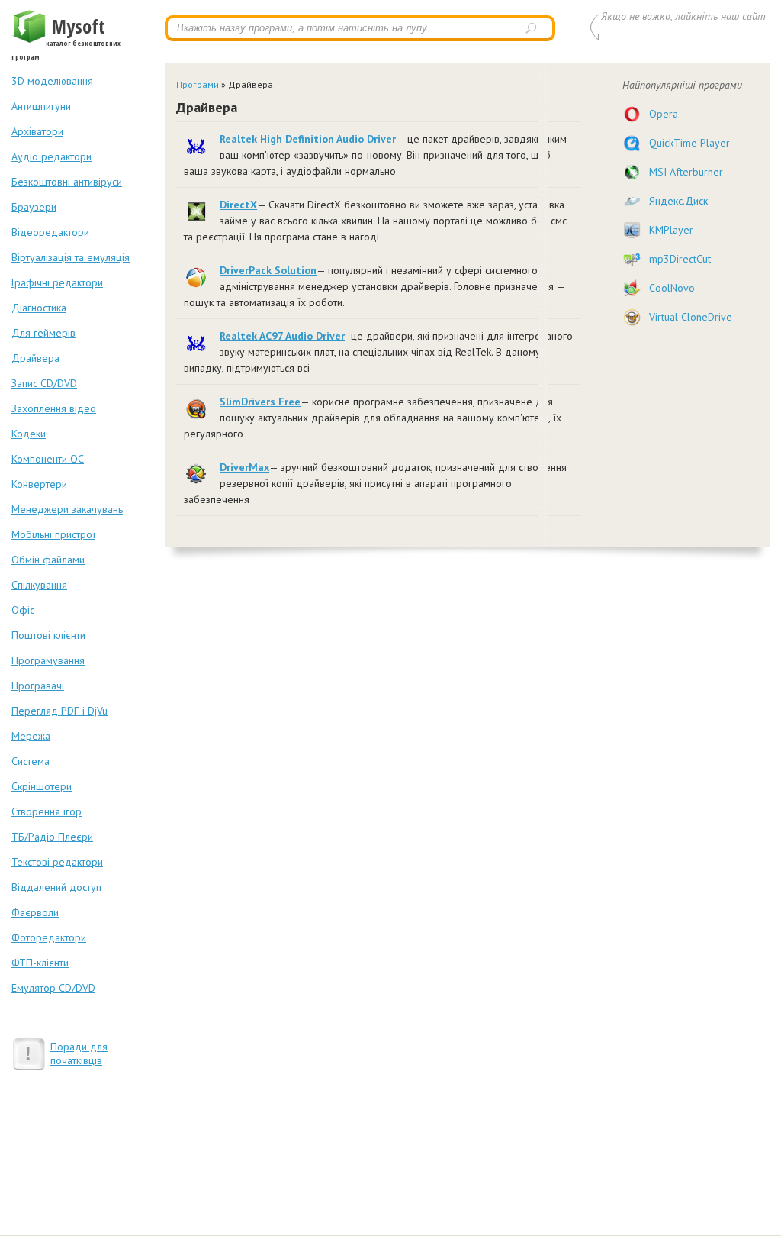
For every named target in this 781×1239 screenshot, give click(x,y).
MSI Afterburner (686, 172)
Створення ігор (46, 811)
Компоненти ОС (47, 459)
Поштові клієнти (48, 635)
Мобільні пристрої (53, 534)
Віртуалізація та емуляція (70, 257)
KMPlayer (671, 230)
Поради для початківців (79, 1053)
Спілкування (39, 585)
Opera (663, 114)
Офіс (22, 610)
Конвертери (39, 484)
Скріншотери (41, 786)
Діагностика (38, 308)
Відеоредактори (50, 232)
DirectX (238, 204)
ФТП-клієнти (40, 963)
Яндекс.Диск (678, 201)
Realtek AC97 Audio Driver (282, 336)
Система (30, 761)
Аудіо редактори (51, 156)
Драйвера (35, 358)
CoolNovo (672, 288)
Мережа (30, 736)
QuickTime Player (689, 143)
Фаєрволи (35, 912)
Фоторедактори (48, 937)
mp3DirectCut (680, 259)
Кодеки (28, 433)
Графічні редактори (57, 282)
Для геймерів (43, 333)
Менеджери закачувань (67, 509)
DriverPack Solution (268, 270)
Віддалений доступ (56, 887)
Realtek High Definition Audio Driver (308, 139)
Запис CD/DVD (44, 383)
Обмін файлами (48, 559)
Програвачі (37, 685)
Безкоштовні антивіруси (66, 182)
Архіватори (37, 131)
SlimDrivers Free (260, 401)
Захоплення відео (53, 408)
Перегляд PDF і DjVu (59, 711)
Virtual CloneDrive (690, 317)
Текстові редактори (57, 862)
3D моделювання (52, 81)
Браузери (33, 207)
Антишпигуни (41, 106)
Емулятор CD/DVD (53, 988)
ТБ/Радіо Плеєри (52, 837)
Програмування (48, 660)
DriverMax (244, 467)
